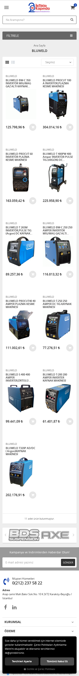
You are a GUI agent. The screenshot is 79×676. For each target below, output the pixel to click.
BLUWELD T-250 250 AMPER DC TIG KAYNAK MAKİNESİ (57, 304)
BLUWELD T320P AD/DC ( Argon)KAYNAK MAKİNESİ (20, 451)
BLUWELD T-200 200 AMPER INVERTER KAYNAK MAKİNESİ (55, 377)
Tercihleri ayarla (22, 661)
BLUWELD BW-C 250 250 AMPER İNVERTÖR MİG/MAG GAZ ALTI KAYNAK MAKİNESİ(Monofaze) (57, 230)
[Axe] (55, 535)
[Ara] (72, 19)
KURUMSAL (12, 622)
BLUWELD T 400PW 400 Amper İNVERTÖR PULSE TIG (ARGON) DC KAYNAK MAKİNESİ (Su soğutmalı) (58, 156)
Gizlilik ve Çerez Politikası (41, 669)
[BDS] (24, 535)
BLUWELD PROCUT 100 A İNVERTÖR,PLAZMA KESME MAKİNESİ (57, 83)
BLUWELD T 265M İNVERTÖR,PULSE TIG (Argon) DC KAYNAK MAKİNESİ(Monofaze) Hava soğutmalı (19, 230)
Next (73, 535)
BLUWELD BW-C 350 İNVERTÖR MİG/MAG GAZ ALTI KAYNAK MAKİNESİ (18, 83)
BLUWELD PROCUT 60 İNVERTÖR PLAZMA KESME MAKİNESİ (19, 156)
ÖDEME (9, 631)
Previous (5, 535)
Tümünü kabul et (57, 661)
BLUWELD (11, 76)
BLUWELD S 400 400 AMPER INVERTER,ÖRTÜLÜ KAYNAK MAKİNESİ (18, 377)
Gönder (68, 562)
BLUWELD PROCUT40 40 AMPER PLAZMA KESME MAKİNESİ (20, 304)
